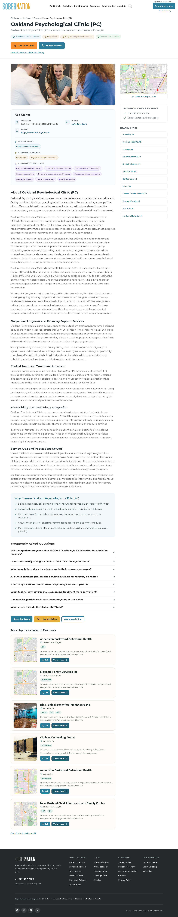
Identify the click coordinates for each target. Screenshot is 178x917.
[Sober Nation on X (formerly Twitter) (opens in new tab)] (37, 910)
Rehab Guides (81, 6)
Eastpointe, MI (129, 171)
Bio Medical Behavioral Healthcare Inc (65, 704)
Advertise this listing (47, 619)
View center (59, 660)
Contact (122, 876)
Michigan (27, 18)
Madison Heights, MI (132, 216)
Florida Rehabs (76, 876)
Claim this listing (21, 619)
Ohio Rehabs (75, 884)
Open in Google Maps (145, 97)
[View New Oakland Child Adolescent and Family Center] (25, 814)
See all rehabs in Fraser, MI (23, 833)
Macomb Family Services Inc (59, 671)
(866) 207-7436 (26, 879)
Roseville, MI (128, 134)
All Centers (16, 18)
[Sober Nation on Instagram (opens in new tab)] (24, 910)
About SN (121, 6)
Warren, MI (127, 149)
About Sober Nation (127, 871)
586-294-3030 (54, 45)
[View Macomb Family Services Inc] (25, 682)
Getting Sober (100, 871)
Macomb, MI (128, 208)
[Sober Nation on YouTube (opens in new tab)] (30, 910)
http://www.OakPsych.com (35, 132)
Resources (95, 6)
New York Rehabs (77, 880)
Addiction (67, 6)
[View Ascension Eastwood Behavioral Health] (25, 649)
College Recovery (126, 867)
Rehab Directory (77, 862)
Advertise (147, 871)
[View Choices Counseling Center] (25, 748)
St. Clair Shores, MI (131, 164)
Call (46, 660)
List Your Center (150, 862)
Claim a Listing (150, 867)
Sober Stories (108, 6)
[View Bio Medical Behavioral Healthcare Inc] (25, 715)
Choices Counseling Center (57, 737)
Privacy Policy (124, 880)
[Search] (130, 6)
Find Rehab (55, 6)
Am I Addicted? (101, 867)
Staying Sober (100, 876)
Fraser (36, 18)
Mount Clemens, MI (131, 157)
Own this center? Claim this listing (27, 52)
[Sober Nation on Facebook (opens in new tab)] (17, 910)
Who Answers (164, 11)
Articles (97, 880)
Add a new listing (72, 619)
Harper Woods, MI (131, 201)
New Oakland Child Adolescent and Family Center (72, 803)
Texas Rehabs (75, 871)
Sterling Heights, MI (131, 142)
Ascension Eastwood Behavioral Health (66, 639)
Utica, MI (126, 186)
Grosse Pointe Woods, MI (134, 194)
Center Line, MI (129, 179)
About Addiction (101, 862)
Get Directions (26, 45)
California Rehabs (77, 867)
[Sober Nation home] (16, 6)
